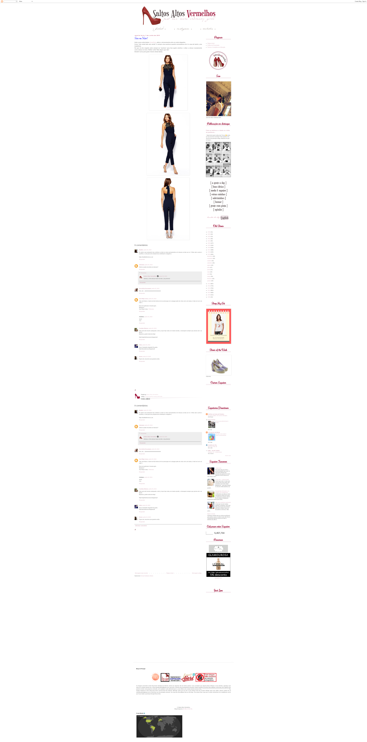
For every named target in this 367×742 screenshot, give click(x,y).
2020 (209, 243)
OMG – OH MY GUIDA (214, 450)
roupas (155, 396)
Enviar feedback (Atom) (147, 576)
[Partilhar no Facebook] (147, 399)
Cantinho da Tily (212, 445)
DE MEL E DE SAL (187, 709)
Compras (147, 396)
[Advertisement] (183, 700)
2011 (209, 290)
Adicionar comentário (141, 525)
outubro (209, 260)
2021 (209, 241)
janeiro (209, 280)
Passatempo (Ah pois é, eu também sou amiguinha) (222, 491)
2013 (209, 286)
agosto (209, 265)
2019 (209, 245)
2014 (209, 283)
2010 (209, 292)
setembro (209, 263)
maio (208, 272)
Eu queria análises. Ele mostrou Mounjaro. (217, 415)
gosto (151, 396)
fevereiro (209, 278)
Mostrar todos (228, 455)
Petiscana (151, 309)
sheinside (159, 396)
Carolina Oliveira (143, 328)
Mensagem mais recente (141, 573)
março (209, 276)
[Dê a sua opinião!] (144, 399)
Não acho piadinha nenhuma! (223, 502)
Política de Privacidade (213, 45)
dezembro (210, 256)
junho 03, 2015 (147, 250)
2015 (209, 254)
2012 (209, 288)
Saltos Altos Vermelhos (150, 276)
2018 (209, 247)
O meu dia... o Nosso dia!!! (222, 479)
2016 (209, 252)
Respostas (143, 273)
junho (209, 269)
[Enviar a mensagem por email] (142, 399)
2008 (209, 297)
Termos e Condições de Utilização (216, 47)
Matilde (141, 250)
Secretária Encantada (145, 288)
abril (208, 274)
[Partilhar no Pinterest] (149, 399)
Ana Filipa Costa (143, 298)
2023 (209, 236)
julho (208, 267)
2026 (209, 232)
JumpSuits (153, 42)
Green (140, 356)
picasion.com (218, 578)
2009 (209, 295)
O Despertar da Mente (214, 432)
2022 (209, 238)
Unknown (141, 264)
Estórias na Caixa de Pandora (216, 414)
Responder (142, 259)
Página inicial (169, 573)
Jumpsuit (168, 109)
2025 (209, 234)
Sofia (140, 345)
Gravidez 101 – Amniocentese (215, 452)
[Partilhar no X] (145, 399)
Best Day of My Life (212, 446)
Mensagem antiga (196, 573)
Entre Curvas (211, 419)
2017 (209, 250)
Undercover (218, 468)
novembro (210, 258)
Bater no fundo (211, 514)
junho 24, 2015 (147, 356)
